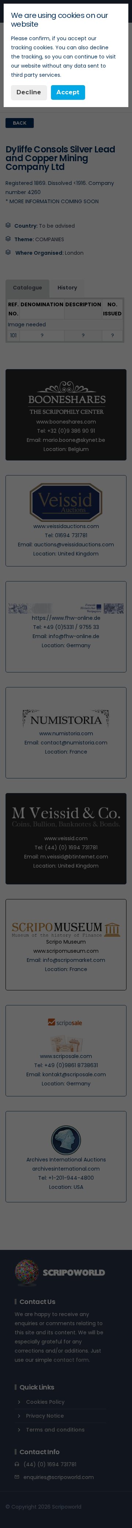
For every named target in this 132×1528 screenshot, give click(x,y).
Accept (67, 92)
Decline (28, 92)
